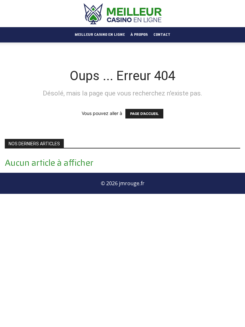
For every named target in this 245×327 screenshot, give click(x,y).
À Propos (139, 34)
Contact (161, 34)
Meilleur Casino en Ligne (100, 34)
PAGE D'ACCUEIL (144, 113)
